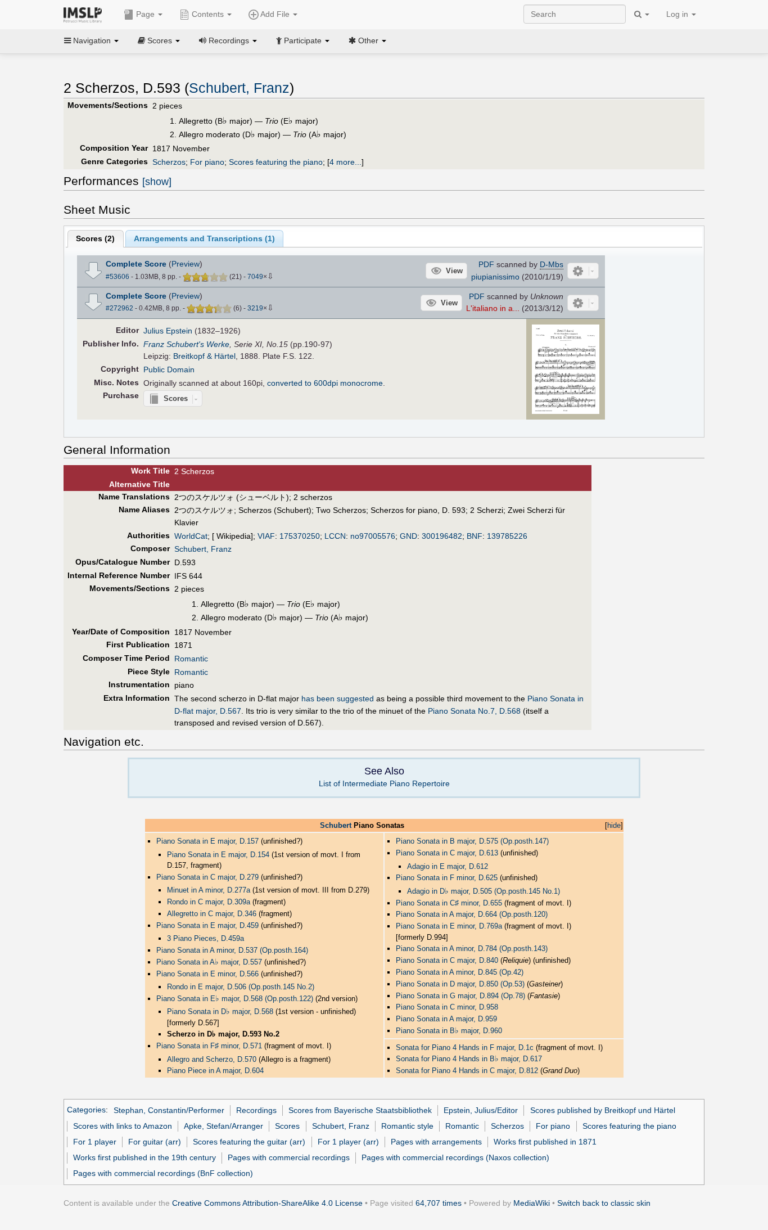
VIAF (266, 535)
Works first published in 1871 (545, 1141)
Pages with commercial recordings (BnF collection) (163, 1173)
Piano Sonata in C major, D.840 (447, 960)
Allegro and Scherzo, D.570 (211, 1059)
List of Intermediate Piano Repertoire (384, 783)
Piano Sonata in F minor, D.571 (209, 1046)
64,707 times (438, 1203)
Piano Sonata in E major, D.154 (218, 854)
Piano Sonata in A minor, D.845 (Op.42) (459, 972)
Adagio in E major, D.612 (447, 866)
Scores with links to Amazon (122, 1125)
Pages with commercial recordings (289, 1157)
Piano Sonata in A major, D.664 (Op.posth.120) (472, 914)
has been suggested (337, 698)
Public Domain (169, 369)
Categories (86, 1110)
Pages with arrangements (436, 1141)
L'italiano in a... (492, 308)
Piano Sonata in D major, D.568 (220, 1011)
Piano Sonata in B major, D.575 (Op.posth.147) (472, 841)
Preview (185, 263)
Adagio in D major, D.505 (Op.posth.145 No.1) (483, 891)
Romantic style (407, 1125)
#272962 (119, 308)
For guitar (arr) (154, 1141)
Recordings (256, 1110)
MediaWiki (531, 1203)
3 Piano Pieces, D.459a (205, 938)
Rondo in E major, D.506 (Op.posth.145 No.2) (240, 987)
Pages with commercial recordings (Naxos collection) (455, 1157)
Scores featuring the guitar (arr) (249, 1141)
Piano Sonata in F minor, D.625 (447, 877)
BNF (474, 535)
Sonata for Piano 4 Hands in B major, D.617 (469, 1059)
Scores (287, 1125)
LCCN (335, 535)
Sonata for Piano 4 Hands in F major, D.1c (465, 1047)
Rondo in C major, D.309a (208, 902)
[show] (156, 181)
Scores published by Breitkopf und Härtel (602, 1110)
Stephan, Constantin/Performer (169, 1110)
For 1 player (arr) (348, 1141)
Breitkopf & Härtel (204, 356)
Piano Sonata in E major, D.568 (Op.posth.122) (234, 998)
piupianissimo (495, 276)
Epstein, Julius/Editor (481, 1110)
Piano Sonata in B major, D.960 (449, 1030)
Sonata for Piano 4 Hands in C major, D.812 (467, 1070)
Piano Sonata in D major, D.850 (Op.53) (460, 984)
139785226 (507, 535)
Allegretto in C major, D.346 (211, 913)
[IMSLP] (85, 14)
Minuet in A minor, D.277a (208, 890)
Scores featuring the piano (276, 161)
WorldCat (190, 535)
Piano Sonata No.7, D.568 (474, 710)
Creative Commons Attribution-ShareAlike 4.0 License (267, 1203)
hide (614, 825)
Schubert (335, 825)
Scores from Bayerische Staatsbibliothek (360, 1110)
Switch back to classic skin (603, 1203)
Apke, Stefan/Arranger (223, 1125)
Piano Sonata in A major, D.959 (446, 1019)
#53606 (117, 277)
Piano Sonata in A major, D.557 (209, 962)
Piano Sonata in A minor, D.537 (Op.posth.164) (232, 950)
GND (408, 535)
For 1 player (94, 1141)
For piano (207, 161)
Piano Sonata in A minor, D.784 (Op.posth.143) (472, 948)
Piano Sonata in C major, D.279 (207, 877)
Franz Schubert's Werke (186, 344)
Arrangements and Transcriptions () (204, 238)
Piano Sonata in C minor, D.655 (449, 903)
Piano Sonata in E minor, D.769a (449, 926)
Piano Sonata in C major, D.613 (447, 853)
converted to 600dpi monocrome (325, 383)
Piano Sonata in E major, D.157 (207, 841)
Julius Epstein (167, 330)
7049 (255, 277)
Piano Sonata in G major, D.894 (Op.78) (460, 996)
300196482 (442, 535)
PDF (486, 264)
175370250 (299, 535)
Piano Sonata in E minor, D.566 (207, 974)
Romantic (191, 658)
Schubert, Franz (239, 88)
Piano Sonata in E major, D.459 (207, 925)
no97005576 (372, 535)
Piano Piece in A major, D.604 (215, 1070)
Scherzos (169, 161)
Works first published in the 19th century (144, 1157)
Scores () (95, 238)
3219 (255, 308)
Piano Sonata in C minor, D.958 (447, 1007)
